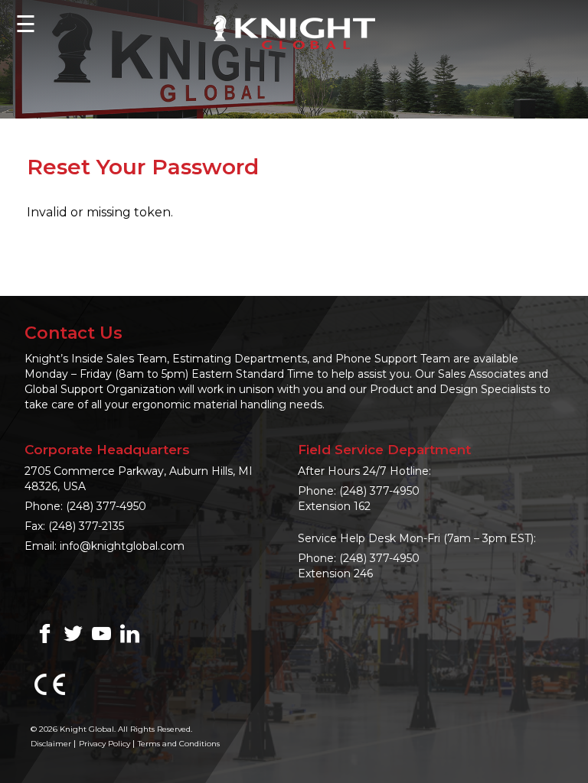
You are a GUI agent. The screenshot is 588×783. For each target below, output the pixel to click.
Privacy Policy (104, 744)
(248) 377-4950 (106, 506)
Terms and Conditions (179, 744)
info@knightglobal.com (122, 546)
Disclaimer (51, 744)
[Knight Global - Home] (294, 31)
